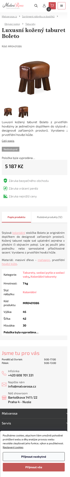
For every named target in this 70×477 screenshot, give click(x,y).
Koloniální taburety (44, 276)
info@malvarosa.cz (22, 386)
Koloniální (29, 292)
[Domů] (10, 16)
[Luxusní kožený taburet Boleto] (35, 77)
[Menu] (62, 5)
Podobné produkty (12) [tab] (49, 217)
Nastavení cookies (13, 447)
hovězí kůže (9, 263)
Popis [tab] (11, 217)
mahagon (44, 259)
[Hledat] (36, 5)
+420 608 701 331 (21, 375)
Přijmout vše (33, 467)
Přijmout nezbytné (33, 456)
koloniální (18, 232)
